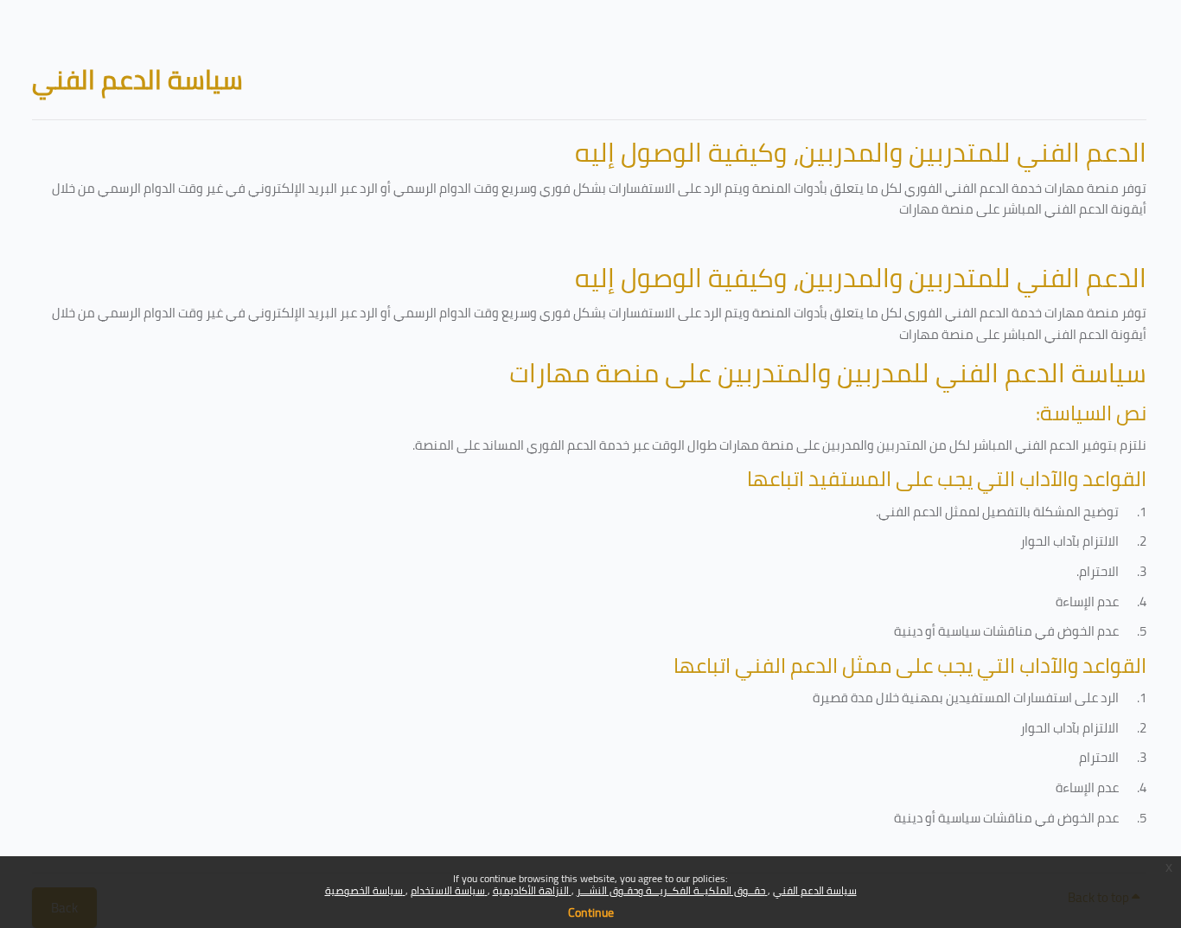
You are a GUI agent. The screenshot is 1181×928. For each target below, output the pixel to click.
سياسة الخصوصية (365, 890)
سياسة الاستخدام (449, 890)
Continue (591, 912)
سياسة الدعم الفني (815, 890)
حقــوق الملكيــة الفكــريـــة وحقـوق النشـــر (672, 890)
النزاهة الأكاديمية (532, 890)
